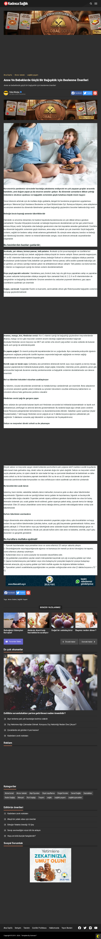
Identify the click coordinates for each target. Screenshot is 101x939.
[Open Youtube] (95, 927)
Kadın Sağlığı (10, 798)
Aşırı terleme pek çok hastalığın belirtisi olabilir (27, 719)
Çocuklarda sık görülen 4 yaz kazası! (23, 730)
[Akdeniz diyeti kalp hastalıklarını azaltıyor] (39, 620)
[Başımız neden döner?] (86, 620)
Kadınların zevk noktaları (17, 736)
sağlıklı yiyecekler (75, 798)
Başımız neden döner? (85, 630)
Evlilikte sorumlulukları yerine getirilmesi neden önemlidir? (35, 713)
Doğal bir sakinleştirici (62, 630)
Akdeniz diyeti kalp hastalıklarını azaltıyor (38, 631)
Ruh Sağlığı (31, 798)
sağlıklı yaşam (22, 599)
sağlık (49, 798)
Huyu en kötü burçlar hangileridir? (21, 836)
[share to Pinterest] (95, 93)
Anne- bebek (12, 599)
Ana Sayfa (8, 928)
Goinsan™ (33, 935)
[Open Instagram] (90, 927)
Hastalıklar (88, 793)
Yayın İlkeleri (67, 928)
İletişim (18, 928)
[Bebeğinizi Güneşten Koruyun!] (15, 620)
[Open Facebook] (79, 927)
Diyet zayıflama (48, 793)
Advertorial (9, 793)
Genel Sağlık (76, 793)
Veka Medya (14, 92)
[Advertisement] (50, 54)
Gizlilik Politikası (39, 928)
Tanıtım (27, 928)
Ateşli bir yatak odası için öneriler (21, 819)
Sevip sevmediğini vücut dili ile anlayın (24, 830)
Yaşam (41, 798)
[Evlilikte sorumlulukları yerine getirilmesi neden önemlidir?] (50, 682)
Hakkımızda (54, 928)
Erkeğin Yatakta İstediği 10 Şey (20, 825)
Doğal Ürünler (63, 793)
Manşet (21, 798)
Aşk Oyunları (34, 793)
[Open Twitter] (85, 927)
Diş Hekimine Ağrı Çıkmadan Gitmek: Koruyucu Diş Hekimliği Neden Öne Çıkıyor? (41, 724)
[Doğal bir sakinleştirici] (62, 620)
